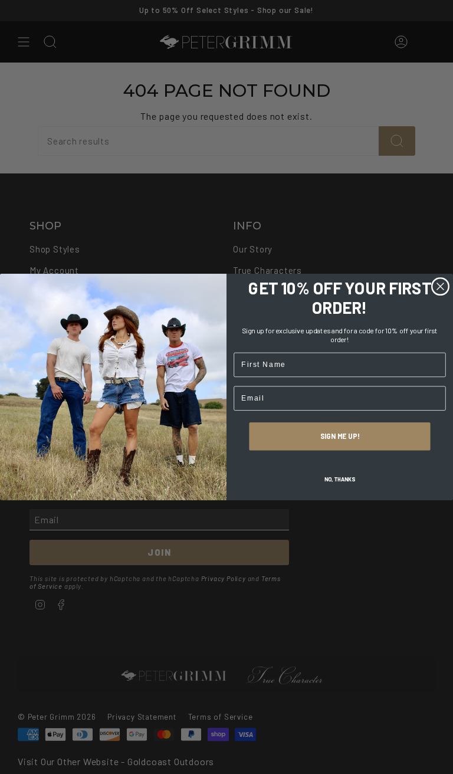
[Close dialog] (440, 286)
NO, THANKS (340, 479)
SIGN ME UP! (340, 436)
